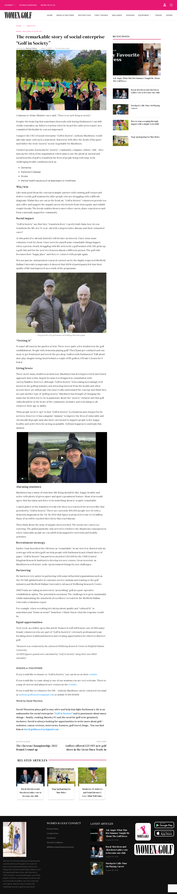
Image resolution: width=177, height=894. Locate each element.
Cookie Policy (52, 833)
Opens (169, 15)
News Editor (32, 48)
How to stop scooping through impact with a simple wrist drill (145, 122)
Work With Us (48, 5)
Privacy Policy (52, 829)
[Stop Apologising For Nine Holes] (61, 776)
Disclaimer (51, 838)
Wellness (117, 15)
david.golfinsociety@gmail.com (41, 729)
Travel (158, 15)
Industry (31, 26)
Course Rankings (28, 5)
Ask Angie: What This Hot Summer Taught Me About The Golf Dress (136, 79)
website (93, 674)
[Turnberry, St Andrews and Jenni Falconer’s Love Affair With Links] (92, 776)
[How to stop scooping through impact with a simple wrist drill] (120, 125)
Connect (9, 5)
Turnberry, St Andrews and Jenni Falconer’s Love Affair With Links (92, 792)
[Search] (171, 5)
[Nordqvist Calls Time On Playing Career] (120, 109)
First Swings (101, 15)
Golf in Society (63, 713)
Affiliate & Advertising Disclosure (60, 847)
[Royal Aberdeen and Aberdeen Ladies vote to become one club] (30, 776)
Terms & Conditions (55, 842)
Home (49, 15)
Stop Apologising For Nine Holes (145, 137)
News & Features (65, 15)
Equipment (143, 15)
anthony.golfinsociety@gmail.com (36, 694)
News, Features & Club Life (29, 31)
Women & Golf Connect (64, 823)
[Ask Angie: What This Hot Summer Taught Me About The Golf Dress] (137, 59)
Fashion (130, 15)
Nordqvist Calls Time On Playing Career (145, 107)
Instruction (84, 15)
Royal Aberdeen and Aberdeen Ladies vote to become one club (30, 792)
